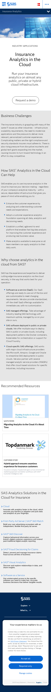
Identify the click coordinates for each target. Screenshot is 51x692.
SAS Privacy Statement (19, 641)
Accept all (25, 658)
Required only (25, 666)
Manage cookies (25, 673)
